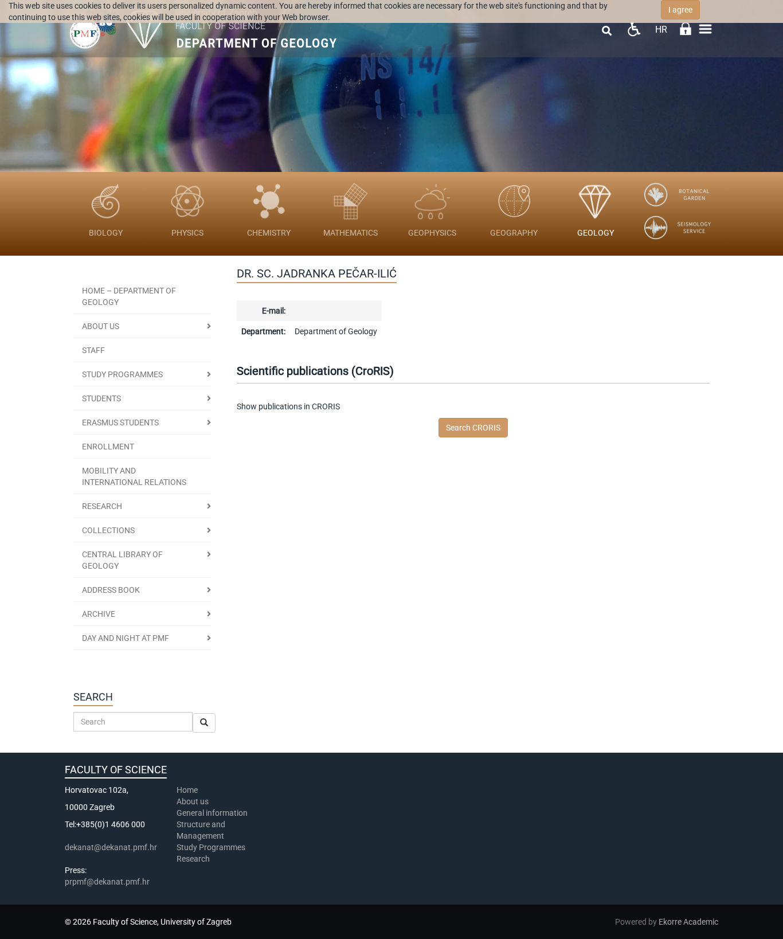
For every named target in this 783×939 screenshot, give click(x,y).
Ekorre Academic (688, 921)
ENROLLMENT (108, 446)
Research (194, 858)
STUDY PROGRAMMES (122, 374)
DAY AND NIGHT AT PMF (125, 638)
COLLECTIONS (108, 530)
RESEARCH (102, 506)
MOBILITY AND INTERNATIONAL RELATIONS (134, 476)
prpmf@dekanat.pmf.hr (107, 881)
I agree (680, 9)
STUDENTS (101, 398)
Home (187, 790)
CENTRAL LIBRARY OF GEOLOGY (122, 560)
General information (212, 812)
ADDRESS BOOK (111, 589)
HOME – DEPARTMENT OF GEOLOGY (129, 296)
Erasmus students (120, 422)
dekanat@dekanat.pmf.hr (111, 847)
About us (100, 326)
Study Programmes (211, 847)
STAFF (93, 350)
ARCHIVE (98, 614)
